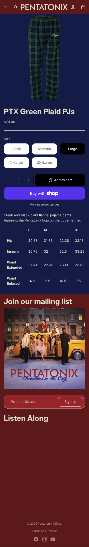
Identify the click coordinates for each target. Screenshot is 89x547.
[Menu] (5, 7)
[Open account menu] (73, 7)
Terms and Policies (44, 531)
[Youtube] (53, 539)
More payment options (44, 204)
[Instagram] (44, 539)
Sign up (70, 402)
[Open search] (15, 7)
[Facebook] (36, 539)
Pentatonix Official (50, 523)
